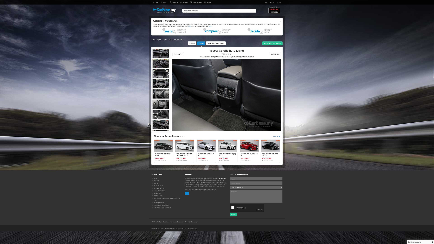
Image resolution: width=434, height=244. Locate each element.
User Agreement (159, 203)
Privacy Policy (158, 196)
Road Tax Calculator (191, 222)
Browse (174, 2)
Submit (233, 214)
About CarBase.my (159, 191)
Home (156, 2)
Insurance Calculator (177, 222)
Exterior (192, 43)
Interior (201, 43)
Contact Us (157, 193)
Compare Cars (158, 186)
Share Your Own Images (272, 43)
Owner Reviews (197, 2)
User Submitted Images (216, 43)
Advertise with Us (159, 188)
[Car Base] (164, 10)
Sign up (279, 2)
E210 (170, 40)
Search (165, 2)
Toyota (159, 40)
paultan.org (222, 178)
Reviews (185, 2)
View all (275, 136)
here (189, 26)
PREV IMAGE (178, 54)
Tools (208, 2)
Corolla (165, 40)
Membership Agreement (161, 205)
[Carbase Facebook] (187, 193)
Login (272, 2)
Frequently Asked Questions (162, 208)
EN (266, 2)
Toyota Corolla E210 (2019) (226, 50)
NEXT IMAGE (275, 54)
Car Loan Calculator (163, 222)
